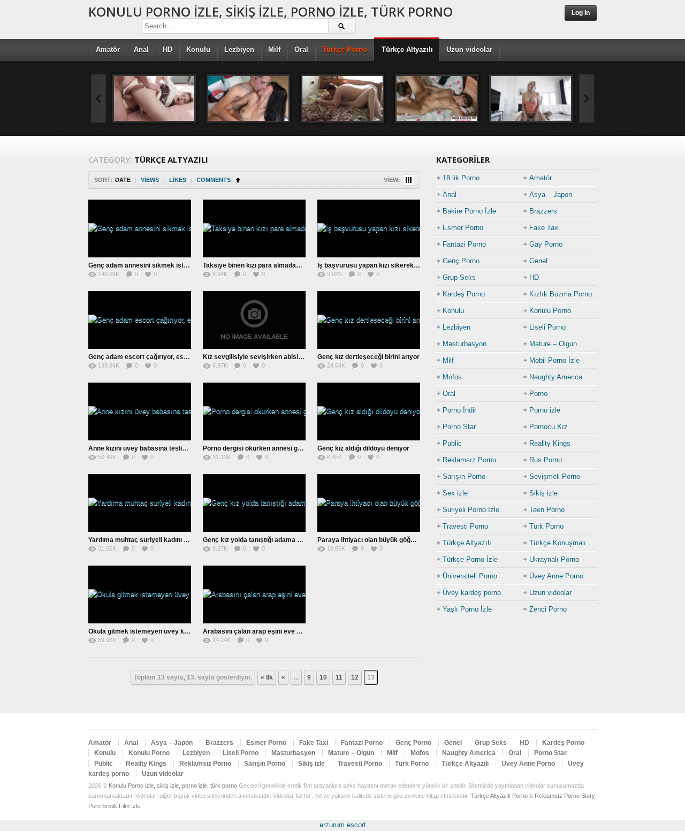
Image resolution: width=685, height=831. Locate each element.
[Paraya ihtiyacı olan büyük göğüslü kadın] (369, 503)
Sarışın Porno (464, 476)
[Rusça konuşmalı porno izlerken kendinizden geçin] (436, 98)
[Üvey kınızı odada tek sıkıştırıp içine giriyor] (342, 98)
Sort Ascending (238, 180)
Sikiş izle (543, 493)
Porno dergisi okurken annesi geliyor (259, 448)
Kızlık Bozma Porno (560, 294)
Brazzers (543, 211)
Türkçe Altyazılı (407, 49)
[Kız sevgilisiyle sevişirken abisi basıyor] (254, 320)
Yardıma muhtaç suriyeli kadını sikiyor (146, 540)
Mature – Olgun (553, 344)
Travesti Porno (465, 526)
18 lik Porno (461, 178)
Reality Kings (549, 443)
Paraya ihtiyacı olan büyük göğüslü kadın (379, 540)
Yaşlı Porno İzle (467, 609)
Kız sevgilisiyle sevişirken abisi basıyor (263, 357)
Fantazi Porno (464, 244)
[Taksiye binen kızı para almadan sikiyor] (254, 228)
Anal (141, 49)
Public (452, 443)
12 (355, 677)
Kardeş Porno (464, 294)
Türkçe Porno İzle (470, 559)
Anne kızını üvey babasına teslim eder (145, 448)
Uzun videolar (469, 49)
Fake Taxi (544, 228)
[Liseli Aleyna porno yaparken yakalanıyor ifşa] (154, 98)
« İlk (267, 677)
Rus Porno (545, 460)
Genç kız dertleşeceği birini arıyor (368, 357)
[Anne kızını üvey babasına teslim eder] (140, 411)
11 (339, 677)
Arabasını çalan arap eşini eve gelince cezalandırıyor (283, 631)
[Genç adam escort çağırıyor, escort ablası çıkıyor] (140, 320)
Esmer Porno (463, 228)
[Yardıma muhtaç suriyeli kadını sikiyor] (140, 503)
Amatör (108, 49)
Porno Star (459, 427)
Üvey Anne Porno (556, 576)
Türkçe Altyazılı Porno (499, 795)
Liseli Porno (547, 327)
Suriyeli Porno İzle (471, 510)
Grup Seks (459, 277)
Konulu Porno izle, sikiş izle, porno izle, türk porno (270, 11)
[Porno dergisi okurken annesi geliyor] (254, 411)
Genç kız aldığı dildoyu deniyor (363, 448)
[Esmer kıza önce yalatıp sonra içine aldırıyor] (248, 98)
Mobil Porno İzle (554, 360)
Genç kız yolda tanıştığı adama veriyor (261, 540)
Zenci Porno (548, 609)
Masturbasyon (464, 344)
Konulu (198, 49)
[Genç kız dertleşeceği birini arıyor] (369, 320)
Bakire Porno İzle (469, 211)
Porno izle (544, 410)
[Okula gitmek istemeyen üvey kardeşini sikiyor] (140, 594)
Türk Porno (546, 526)
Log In (581, 13)
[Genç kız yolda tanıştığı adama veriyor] (254, 503)
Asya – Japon (550, 194)
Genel (538, 261)
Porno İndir (459, 410)
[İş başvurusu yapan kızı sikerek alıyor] (369, 228)
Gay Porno (545, 244)
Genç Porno (461, 261)
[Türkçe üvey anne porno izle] (531, 98)
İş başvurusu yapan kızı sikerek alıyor (374, 265)
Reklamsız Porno (469, 460)
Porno (538, 394)
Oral (301, 49)
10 (323, 677)
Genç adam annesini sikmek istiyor (141, 265)
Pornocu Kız (548, 427)
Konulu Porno (550, 311)
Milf (274, 49)
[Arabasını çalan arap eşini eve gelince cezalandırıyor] (254, 594)
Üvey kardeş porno (472, 593)
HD (167, 49)
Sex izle (455, 493)
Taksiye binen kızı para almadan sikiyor (262, 265)
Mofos (452, 377)
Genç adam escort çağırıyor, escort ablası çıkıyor (163, 357)
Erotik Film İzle (121, 806)
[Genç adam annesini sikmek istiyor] (140, 228)
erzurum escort (342, 825)
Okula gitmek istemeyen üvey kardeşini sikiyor (159, 631)
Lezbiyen (239, 49)
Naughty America (555, 377)
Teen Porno (547, 510)
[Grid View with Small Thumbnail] (408, 180)
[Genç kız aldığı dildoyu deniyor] (369, 411)
